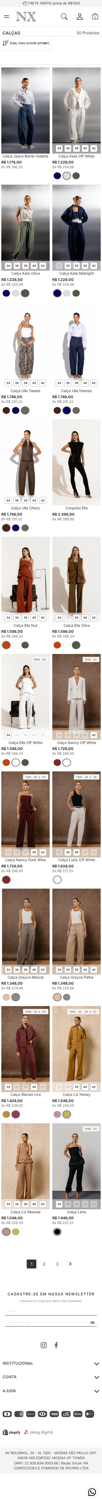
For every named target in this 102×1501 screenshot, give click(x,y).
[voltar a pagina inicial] (26, 16)
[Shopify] (11, 1433)
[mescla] (16, 997)
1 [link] (31, 1264)
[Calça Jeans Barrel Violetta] (25, 110)
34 (59, 148)
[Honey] (67, 1114)
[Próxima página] (70, 1264)
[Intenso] (57, 175)
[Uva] (16, 1114)
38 (76, 148)
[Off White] (67, 176)
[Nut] (6, 645)
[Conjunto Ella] (76, 462)
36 (68, 148)
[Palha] (6, 997)
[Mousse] (57, 1114)
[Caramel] (6, 1114)
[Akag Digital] (38, 1433)
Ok (92, 1322)
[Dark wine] (57, 762)
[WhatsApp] (92, 1492)
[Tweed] (25, 411)
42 (93, 148)
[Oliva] (76, 175)
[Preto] (57, 1232)
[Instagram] (44, 1346)
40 (85, 148)
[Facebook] (56, 1346)
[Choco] (6, 410)
